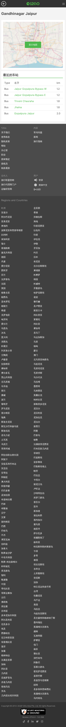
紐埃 (36, 684)
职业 (3, 154)
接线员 (4, 163)
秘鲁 (36, 439)
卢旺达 (37, 488)
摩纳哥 (4, 368)
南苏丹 (37, 528)
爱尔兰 (4, 323)
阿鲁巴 (37, 662)
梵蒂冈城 (5, 448)
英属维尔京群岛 (41, 626)
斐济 (3, 646)
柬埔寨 (37, 270)
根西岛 (4, 297)
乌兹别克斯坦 (40, 613)
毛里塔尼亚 (39, 368)
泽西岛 (4, 341)
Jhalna (18, 107)
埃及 (3, 628)
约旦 (36, 252)
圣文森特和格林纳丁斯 (44, 618)
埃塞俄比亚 (6, 642)
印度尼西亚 (39, 225)
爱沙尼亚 (5, 266)
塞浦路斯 (5, 248)
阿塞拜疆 (5, 486)
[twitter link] (37, 721)
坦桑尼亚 (38, 595)
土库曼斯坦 (39, 573)
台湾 (36, 591)
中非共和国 (6, 557)
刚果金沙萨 (6, 553)
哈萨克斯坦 (39, 292)
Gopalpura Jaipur (24, 113)
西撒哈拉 (5, 633)
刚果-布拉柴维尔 (9, 561)
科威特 (37, 283)
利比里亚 (38, 315)
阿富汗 (4, 459)
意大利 (4, 337)
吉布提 (4, 610)
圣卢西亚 (38, 306)
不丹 (3, 535)
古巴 (3, 597)
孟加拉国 (5, 495)
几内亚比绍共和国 (9, 695)
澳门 (36, 355)
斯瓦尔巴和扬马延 (9, 426)
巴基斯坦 (38, 457)
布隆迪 (4, 508)
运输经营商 (6, 189)
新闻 (36, 137)
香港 (36, 212)
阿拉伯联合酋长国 (9, 455)
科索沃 (4, 346)
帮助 (3, 145)
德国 (3, 257)
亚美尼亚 (5, 221)
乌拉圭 (37, 609)
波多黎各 (38, 462)
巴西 (3, 526)
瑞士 (3, 243)
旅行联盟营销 (7, 180)
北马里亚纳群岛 (41, 359)
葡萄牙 (4, 404)
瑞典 (3, 417)
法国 (3, 283)
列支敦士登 (6, 350)
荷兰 (3, 390)
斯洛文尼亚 (6, 421)
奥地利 (4, 225)
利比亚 (37, 323)
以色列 (37, 230)
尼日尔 (37, 408)
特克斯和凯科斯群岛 (43, 546)
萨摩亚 (37, 640)
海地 (36, 221)
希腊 (3, 310)
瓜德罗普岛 (6, 677)
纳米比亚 (38, 399)
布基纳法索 (6, 499)
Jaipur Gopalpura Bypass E (30, 94)
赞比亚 (37, 653)
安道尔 (4, 212)
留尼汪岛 (38, 484)
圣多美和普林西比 (42, 689)
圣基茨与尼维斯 (41, 680)
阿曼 (36, 430)
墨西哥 (37, 386)
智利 (3, 575)
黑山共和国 (6, 377)
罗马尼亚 (5, 408)
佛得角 (4, 602)
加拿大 (4, 548)
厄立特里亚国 (7, 637)
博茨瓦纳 (5, 539)
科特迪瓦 (5, 566)
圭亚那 (37, 208)
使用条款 (5, 137)
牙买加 (37, 248)
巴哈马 (4, 530)
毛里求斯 (38, 372)
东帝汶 (37, 569)
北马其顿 (5, 381)
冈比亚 (4, 668)
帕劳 (36, 471)
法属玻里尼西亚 (41, 444)
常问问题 (38, 132)
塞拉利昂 (38, 515)
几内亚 (4, 673)
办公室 (4, 150)
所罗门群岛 (39, 497)
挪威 (3, 395)
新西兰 (37, 426)
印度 (36, 234)
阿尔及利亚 (6, 619)
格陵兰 (4, 306)
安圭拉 (4, 468)
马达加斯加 (39, 337)
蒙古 (36, 350)
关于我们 (5, 132)
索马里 (37, 524)
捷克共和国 (6, 252)
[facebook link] (28, 721)
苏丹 (36, 506)
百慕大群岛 (39, 667)
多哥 (36, 555)
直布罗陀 (5, 301)
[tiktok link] (24, 721)
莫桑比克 (38, 395)
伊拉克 (37, 239)
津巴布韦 (38, 658)
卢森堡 (4, 359)
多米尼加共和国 (8, 615)
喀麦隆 (4, 579)
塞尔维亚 (5, 413)
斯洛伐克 (5, 430)
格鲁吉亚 (5, 292)
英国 (3, 288)
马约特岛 (38, 698)
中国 (3, 584)
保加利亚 (5, 239)
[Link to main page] (33, 4)
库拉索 (4, 606)
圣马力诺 (5, 435)
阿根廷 (4, 477)
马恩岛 (4, 328)
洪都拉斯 (38, 217)
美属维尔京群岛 (41, 693)
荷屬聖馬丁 (39, 537)
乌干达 (37, 600)
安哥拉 (4, 472)
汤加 (36, 582)
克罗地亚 (5, 315)
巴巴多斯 (5, 490)
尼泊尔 (37, 421)
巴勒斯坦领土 (40, 466)
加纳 (3, 664)
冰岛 (3, 332)
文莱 (3, 517)
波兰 (3, 399)
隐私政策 (5, 141)
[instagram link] (42, 721)
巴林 (3, 504)
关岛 (3, 691)
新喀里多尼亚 (40, 404)
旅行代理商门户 (8, 184)
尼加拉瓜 (38, 417)
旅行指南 (38, 141)
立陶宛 (4, 355)
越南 (36, 631)
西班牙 (4, 270)
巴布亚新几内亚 (41, 448)
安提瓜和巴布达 (8, 463)
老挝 (36, 297)
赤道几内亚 (6, 682)
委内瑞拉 (38, 622)
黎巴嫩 (37, 301)
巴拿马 (37, 435)
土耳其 (4, 439)
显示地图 (33, 44)
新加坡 (37, 511)
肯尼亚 (37, 261)
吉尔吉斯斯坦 (40, 266)
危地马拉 (5, 686)
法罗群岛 (5, 279)
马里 (36, 341)
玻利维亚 (5, 521)
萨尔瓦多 (38, 533)
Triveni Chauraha (24, 101)
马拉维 (37, 381)
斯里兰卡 (38, 310)
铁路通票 (5, 168)
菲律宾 (37, 453)
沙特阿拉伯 (39, 493)
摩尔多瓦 (5, 372)
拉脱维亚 (5, 364)
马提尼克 (38, 364)
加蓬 (3, 651)
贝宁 (3, 512)
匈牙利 (4, 319)
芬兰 (3, 274)
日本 (36, 257)
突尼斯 (37, 577)
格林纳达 (5, 655)
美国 (36, 604)
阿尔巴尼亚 (6, 217)
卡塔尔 (37, 479)
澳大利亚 (5, 481)
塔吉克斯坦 (39, 564)
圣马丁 (37, 332)
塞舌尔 (37, 502)
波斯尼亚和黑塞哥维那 (12, 230)
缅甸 (36, 346)
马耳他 (4, 386)
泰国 (36, 560)
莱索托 (37, 319)
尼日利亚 (38, 413)
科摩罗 (37, 274)
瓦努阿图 (38, 635)
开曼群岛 (38, 288)
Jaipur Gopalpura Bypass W (30, 88)
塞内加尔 (38, 520)
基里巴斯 (38, 675)
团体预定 (5, 159)
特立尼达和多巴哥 (42, 586)
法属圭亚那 (6, 659)
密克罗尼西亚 (40, 671)
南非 (36, 649)
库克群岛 (5, 570)
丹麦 (3, 261)
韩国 (36, 279)
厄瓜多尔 (5, 624)
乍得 (36, 551)
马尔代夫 (38, 377)
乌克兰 (4, 444)
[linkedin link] (32, 721)
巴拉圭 (37, 475)
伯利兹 (4, 544)
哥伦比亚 (5, 588)
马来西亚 (38, 390)
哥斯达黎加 (6, 593)
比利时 (4, 234)
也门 (36, 644)
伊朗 (36, 243)
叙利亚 (37, 542)
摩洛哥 (37, 328)
